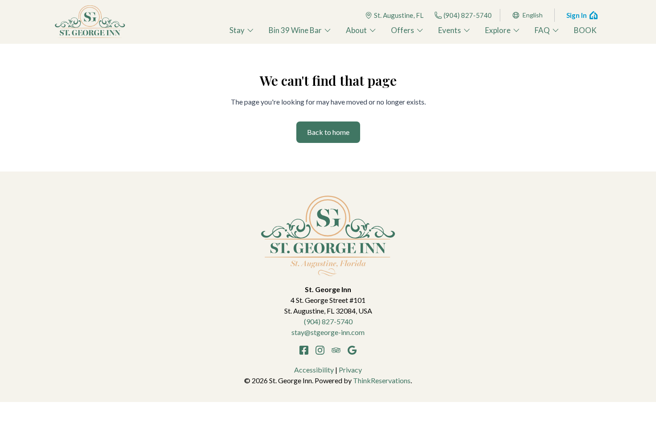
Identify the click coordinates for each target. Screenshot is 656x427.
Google (352, 350)
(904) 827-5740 (468, 15)
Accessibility (314, 369)
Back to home (328, 132)
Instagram (320, 350)
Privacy (350, 369)
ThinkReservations (382, 380)
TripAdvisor (336, 350)
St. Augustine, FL (398, 15)
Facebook (303, 350)
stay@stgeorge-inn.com (328, 332)
